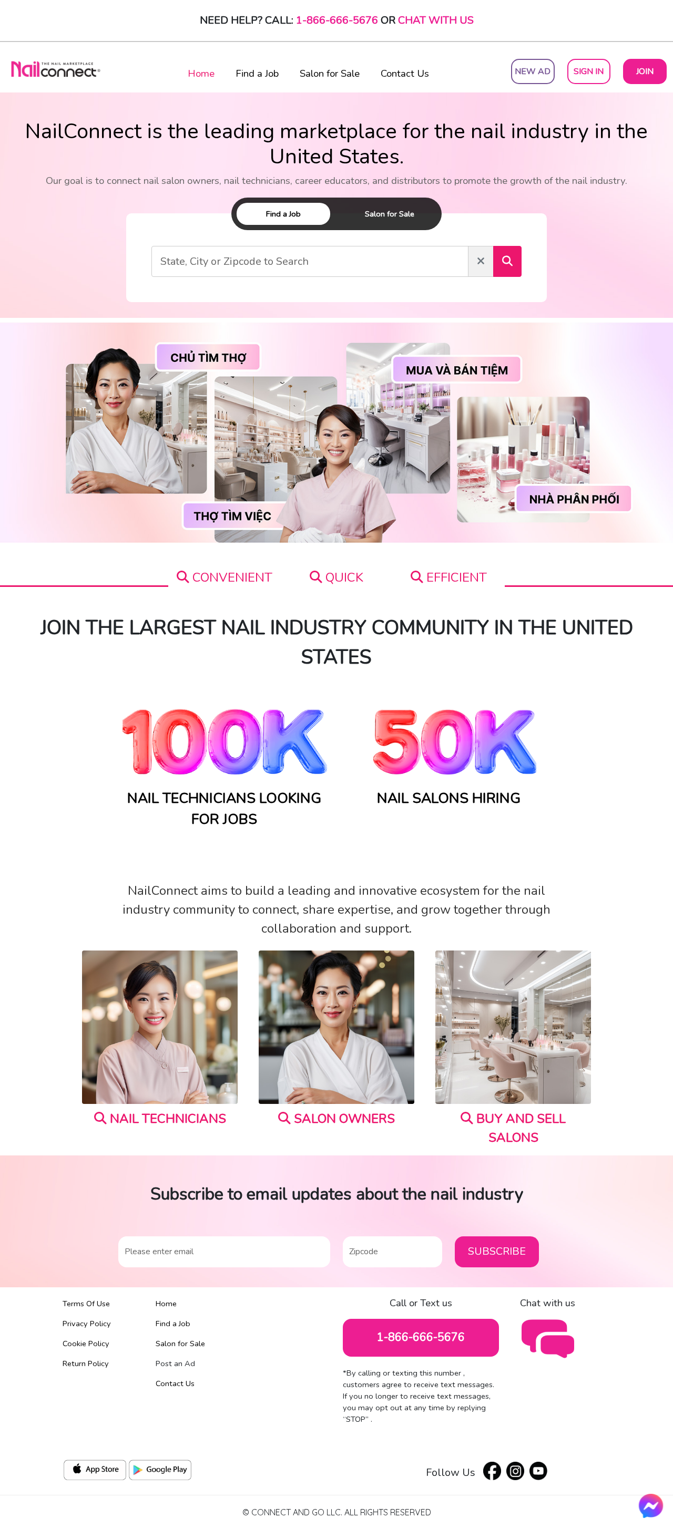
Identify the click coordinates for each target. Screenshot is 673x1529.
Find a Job (257, 73)
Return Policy (86, 1363)
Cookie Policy (86, 1343)
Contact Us (405, 73)
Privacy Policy (87, 1323)
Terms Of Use (86, 1303)
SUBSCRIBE (497, 1251)
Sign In (589, 71)
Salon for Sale (330, 73)
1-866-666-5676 (337, 20)
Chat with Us (436, 20)
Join (645, 71)
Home (201, 73)
